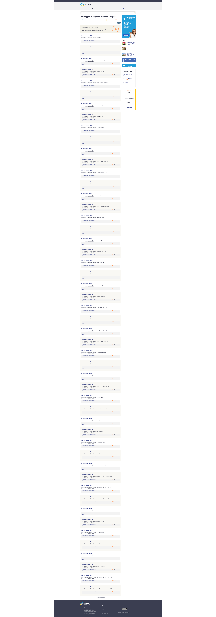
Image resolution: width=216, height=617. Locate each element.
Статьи (107, 8)
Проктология (125, 82)
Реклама (122, 605)
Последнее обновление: (84, 38)
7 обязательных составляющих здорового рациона (130, 48)
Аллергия (125, 83)
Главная (115, 603)
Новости (102, 8)
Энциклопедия (105, 613)
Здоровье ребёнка (126, 85)
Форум (123, 8)
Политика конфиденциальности (129, 603)
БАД (102, 605)
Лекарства (104, 603)
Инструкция (84, 19)
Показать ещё (101, 597)
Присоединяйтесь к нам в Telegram (130, 65)
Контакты (126, 605)
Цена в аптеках (111, 19)
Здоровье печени (126, 81)
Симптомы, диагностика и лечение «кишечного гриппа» (131, 43)
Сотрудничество (120, 603)
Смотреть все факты (129, 107)
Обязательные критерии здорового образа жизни (130, 54)
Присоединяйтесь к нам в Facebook (130, 60)
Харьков (119, 23)
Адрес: (82, 37)
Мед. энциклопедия (131, 8)
